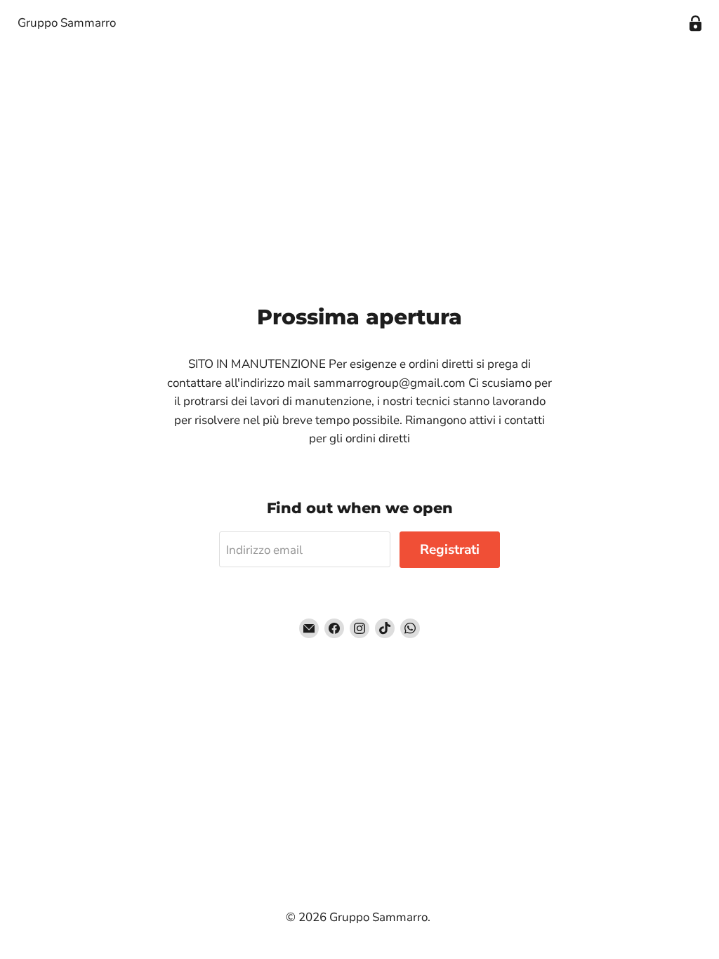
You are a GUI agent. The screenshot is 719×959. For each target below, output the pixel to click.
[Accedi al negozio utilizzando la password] (695, 23)
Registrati (450, 550)
